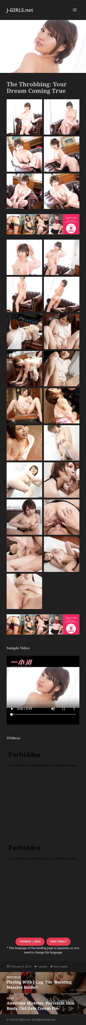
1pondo (42, 966)
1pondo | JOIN (30, 941)
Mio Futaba (60, 966)
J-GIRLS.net (20, 10)
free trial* (58, 941)
